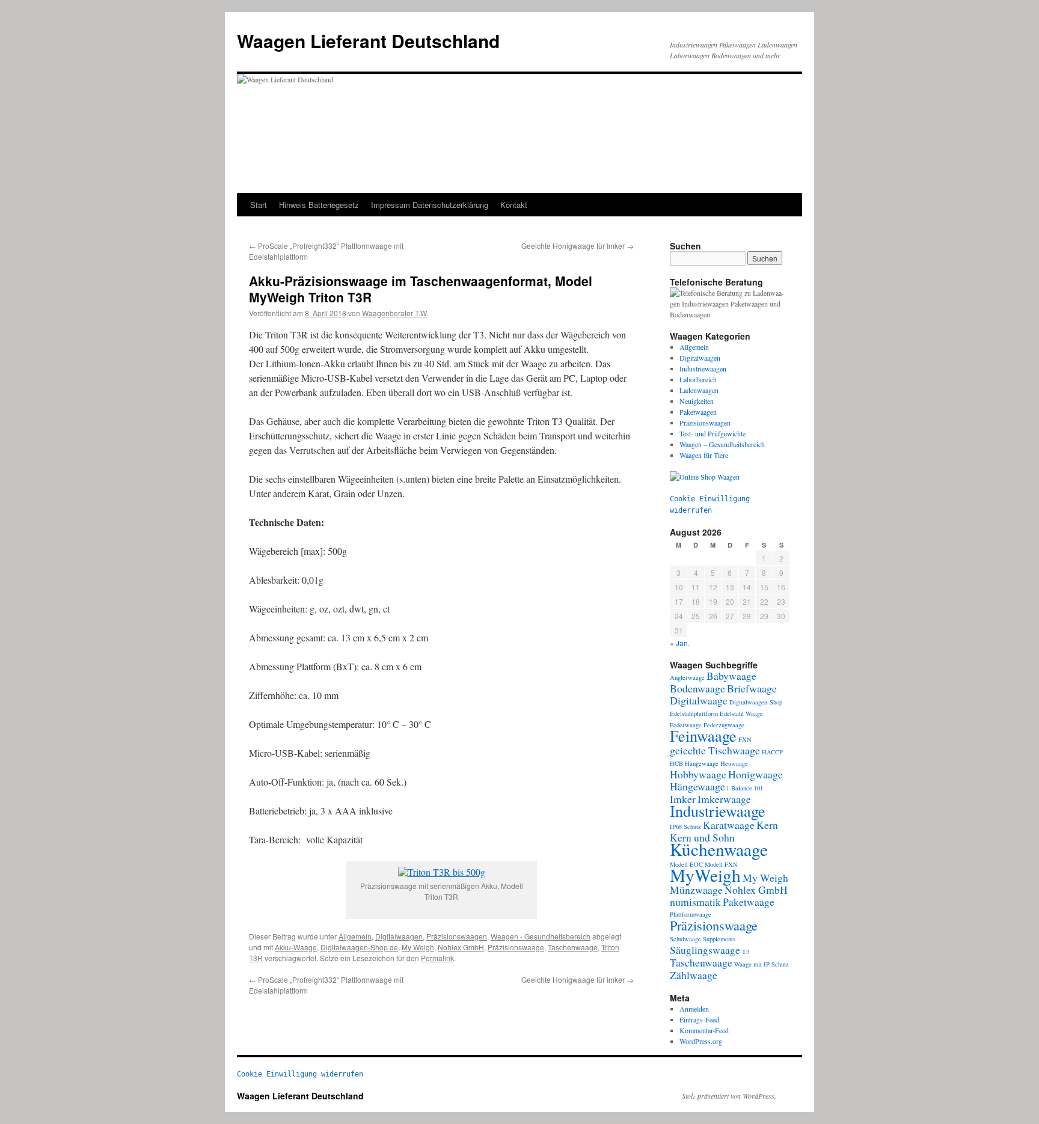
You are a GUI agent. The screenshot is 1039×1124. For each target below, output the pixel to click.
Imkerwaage (724, 799)
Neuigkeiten (696, 401)
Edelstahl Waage (741, 713)
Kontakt (513, 204)
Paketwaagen (698, 412)
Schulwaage (685, 939)
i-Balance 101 (745, 788)
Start (258, 204)
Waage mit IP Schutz (761, 964)
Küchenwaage (719, 849)
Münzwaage (696, 889)
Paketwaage (748, 901)
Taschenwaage (573, 947)
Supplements (719, 939)
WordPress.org (700, 1041)
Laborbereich (698, 379)
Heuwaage (734, 763)
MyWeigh (705, 875)
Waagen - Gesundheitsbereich (540, 936)
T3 (745, 951)
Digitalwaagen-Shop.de (359, 947)
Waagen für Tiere (703, 455)
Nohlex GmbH (461, 947)
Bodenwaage (697, 688)
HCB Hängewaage (694, 763)
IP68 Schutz (685, 826)
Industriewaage (717, 810)
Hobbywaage (698, 774)
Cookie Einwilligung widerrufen (300, 1074)
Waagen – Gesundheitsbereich (722, 444)
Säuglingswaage (705, 949)
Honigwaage (755, 774)
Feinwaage (703, 735)
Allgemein (355, 936)
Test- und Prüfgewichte (712, 433)
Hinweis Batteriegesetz (319, 204)
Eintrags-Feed (699, 1019)
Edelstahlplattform (694, 713)
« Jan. (680, 643)
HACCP (772, 752)
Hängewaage (697, 786)
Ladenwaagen (699, 390)
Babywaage (731, 675)
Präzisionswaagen (456, 936)
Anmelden (694, 1008)
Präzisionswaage (516, 947)
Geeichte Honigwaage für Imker (577, 245)
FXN (745, 739)
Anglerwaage (687, 677)
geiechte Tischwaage (715, 750)
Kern (767, 824)
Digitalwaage (699, 700)
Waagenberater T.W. (395, 313)
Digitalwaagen (399, 936)
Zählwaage (693, 975)
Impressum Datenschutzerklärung (429, 204)
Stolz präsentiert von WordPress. (729, 1096)
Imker (683, 799)
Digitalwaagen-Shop (755, 702)
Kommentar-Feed (704, 1030)
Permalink (437, 958)
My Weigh (418, 947)
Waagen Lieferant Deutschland (368, 40)
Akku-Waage (296, 947)
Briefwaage (752, 688)
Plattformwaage (690, 914)
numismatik (695, 901)
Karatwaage (729, 824)
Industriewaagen (702, 368)
